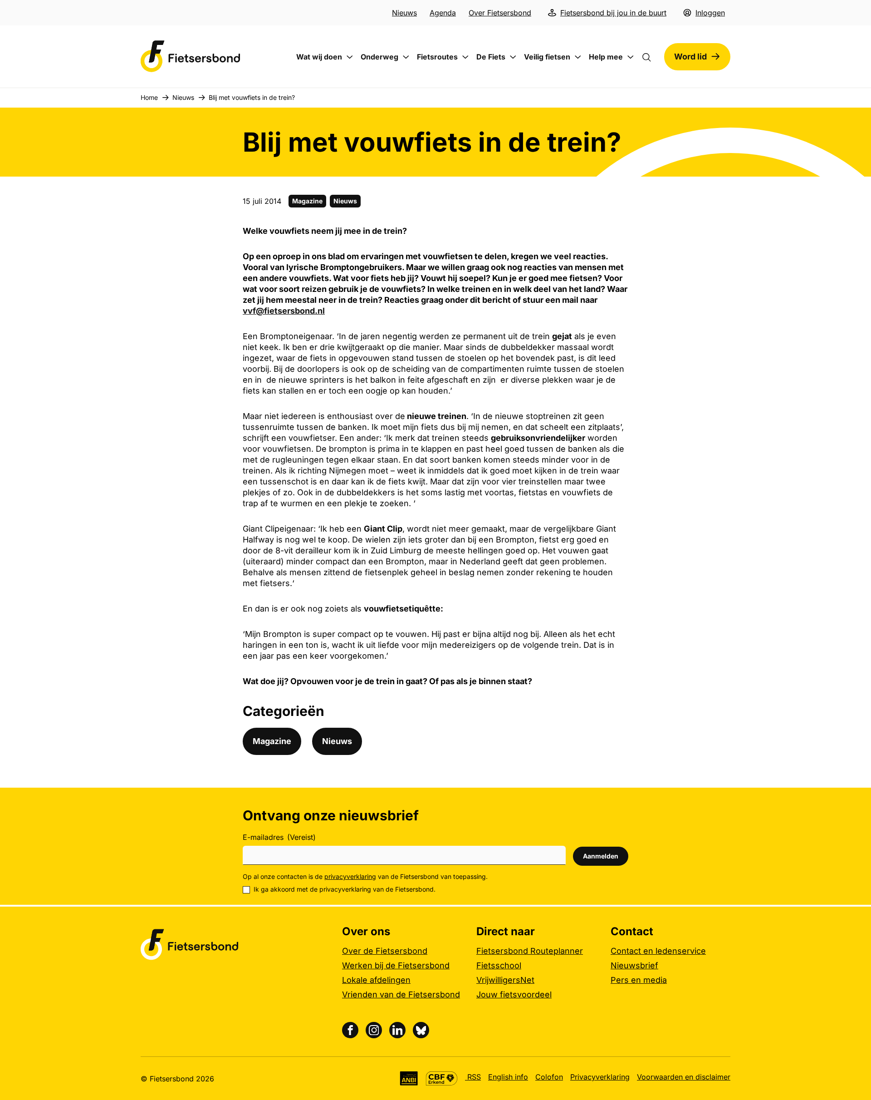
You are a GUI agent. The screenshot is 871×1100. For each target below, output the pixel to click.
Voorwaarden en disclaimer (683, 1076)
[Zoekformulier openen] (651, 56)
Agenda (443, 12)
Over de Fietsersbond (384, 951)
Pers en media (639, 980)
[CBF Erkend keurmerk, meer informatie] (442, 1078)
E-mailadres (279, 837)
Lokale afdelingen (376, 980)
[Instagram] (374, 1030)
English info (508, 1076)
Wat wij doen (319, 56)
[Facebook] (350, 1030)
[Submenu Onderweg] (406, 57)
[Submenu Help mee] (630, 57)
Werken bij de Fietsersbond (396, 965)
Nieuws (404, 12)
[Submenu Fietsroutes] (465, 57)
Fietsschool (498, 965)
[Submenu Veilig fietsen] (578, 57)
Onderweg (379, 56)
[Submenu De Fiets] (513, 57)
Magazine (307, 201)
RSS (473, 1076)
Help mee (606, 56)
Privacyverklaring (600, 1076)
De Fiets (490, 56)
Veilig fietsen (547, 56)
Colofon (549, 1076)
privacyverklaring (350, 876)
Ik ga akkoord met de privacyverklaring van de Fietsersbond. (345, 889)
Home (149, 97)
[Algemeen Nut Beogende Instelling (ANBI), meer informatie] (409, 1078)
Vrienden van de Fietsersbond (401, 994)
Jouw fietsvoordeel (514, 994)
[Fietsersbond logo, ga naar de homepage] (190, 56)
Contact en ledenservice (658, 951)
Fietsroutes (437, 56)
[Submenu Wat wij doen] (349, 57)
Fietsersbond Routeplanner (529, 951)
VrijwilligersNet (505, 980)
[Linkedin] (397, 1030)
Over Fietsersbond (500, 12)
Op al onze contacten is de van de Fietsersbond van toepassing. (365, 876)
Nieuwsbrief (634, 965)
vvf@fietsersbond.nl (284, 311)
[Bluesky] (421, 1030)
